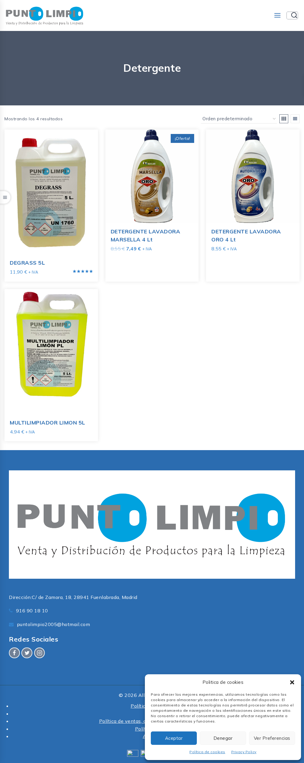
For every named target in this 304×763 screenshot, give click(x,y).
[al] (283, 118)
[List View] (295, 118)
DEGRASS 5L (27, 262)
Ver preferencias (272, 738)
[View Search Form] (292, 15)
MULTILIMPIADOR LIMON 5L (47, 422)
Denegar (223, 738)
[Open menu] (277, 15)
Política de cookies (207, 752)
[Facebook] (14, 653)
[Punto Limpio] (44, 15)
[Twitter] (26, 653)
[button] (292, 682)
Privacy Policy (243, 752)
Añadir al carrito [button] (131, 260)
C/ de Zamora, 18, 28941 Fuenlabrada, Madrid (84, 597)
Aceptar (174, 738)
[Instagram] (39, 653)
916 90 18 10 (32, 611)
